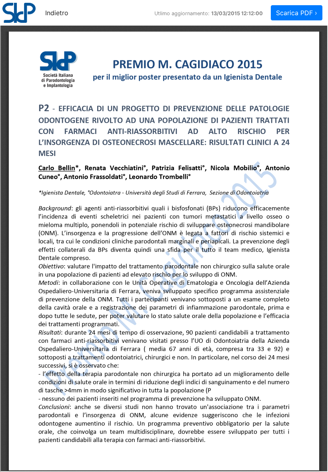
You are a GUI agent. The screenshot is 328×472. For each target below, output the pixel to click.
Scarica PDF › (296, 13)
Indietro (56, 13)
